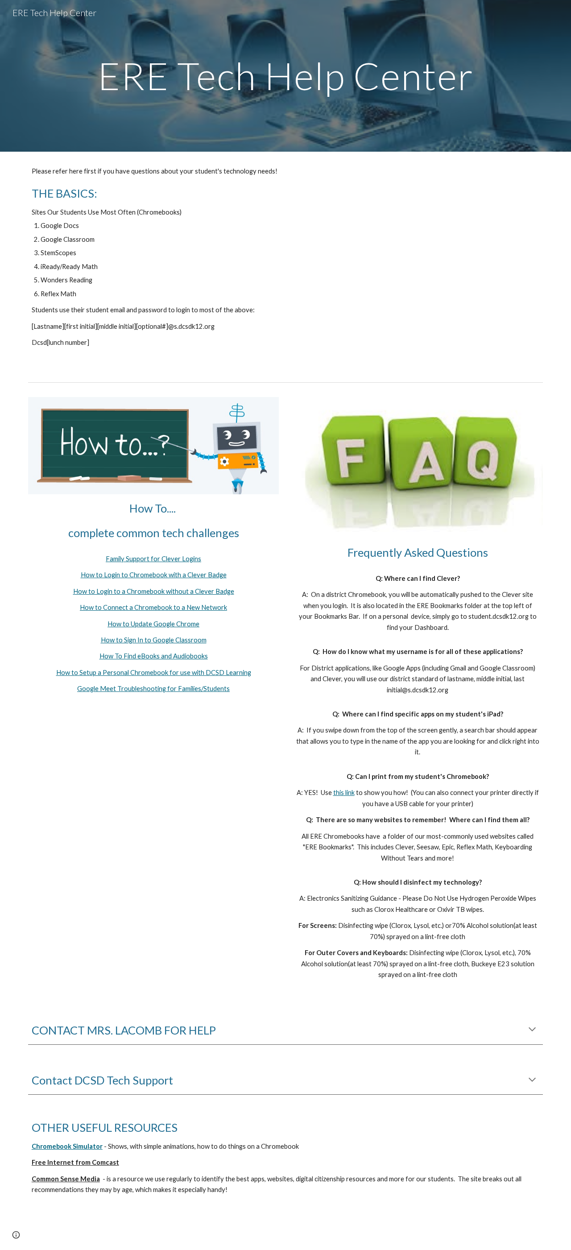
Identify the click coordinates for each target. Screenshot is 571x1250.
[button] (532, 1030)
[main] (285, 75)
